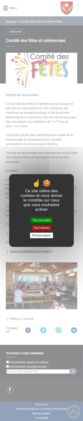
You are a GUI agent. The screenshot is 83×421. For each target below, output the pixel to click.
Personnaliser (41, 235)
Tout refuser (42, 228)
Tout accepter (41, 220)
